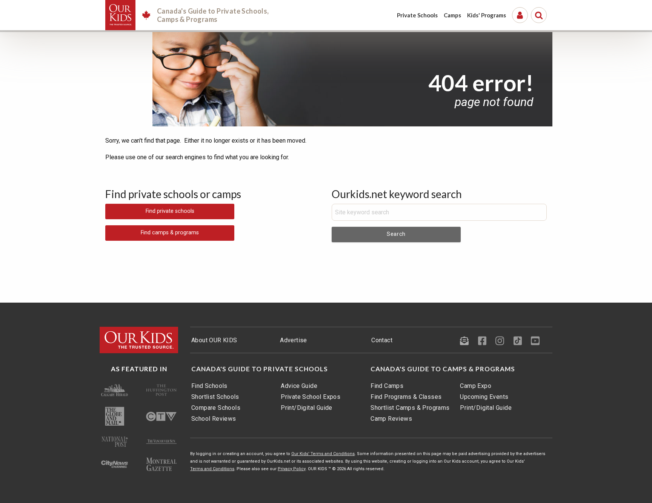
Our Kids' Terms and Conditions (323, 453)
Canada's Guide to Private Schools (259, 369)
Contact (381, 340)
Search (396, 234)
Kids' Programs (486, 15)
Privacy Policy (292, 468)
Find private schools (170, 211)
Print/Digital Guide (306, 407)
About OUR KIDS (214, 340)
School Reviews (213, 418)
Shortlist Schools (215, 396)
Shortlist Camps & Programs (410, 407)
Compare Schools (215, 407)
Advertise (293, 340)
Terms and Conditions (212, 468)
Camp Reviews (391, 418)
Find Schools (209, 385)
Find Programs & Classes (406, 396)
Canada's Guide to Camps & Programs (443, 369)
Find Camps (387, 385)
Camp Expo (475, 385)
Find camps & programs (170, 232)
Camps (452, 15)
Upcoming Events (484, 396)
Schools (417, 15)
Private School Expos (310, 396)
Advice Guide (299, 385)
